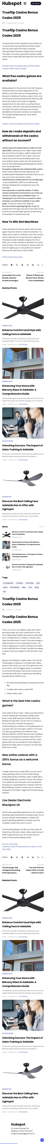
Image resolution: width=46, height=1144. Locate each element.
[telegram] (27, 265)
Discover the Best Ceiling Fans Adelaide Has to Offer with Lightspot (20, 505)
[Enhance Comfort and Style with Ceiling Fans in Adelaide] (23, 307)
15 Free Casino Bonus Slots (12, 257)
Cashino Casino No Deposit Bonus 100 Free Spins (21, 124)
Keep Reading (23, 344)
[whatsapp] (38, 265)
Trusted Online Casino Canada (14, 68)
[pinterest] (22, 265)
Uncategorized (7, 441)
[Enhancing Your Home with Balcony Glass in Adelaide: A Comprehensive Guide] (23, 363)
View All (41, 527)
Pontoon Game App (10, 844)
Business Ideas (7, 326)
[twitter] (17, 265)
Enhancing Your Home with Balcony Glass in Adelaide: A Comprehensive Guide (19, 389)
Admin (4, 344)
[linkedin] (33, 265)
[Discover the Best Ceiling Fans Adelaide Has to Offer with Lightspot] (23, 478)
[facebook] (11, 265)
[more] (42, 265)
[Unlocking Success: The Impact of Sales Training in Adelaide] (23, 423)
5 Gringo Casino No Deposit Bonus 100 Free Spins (21, 66)
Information (6, 497)
